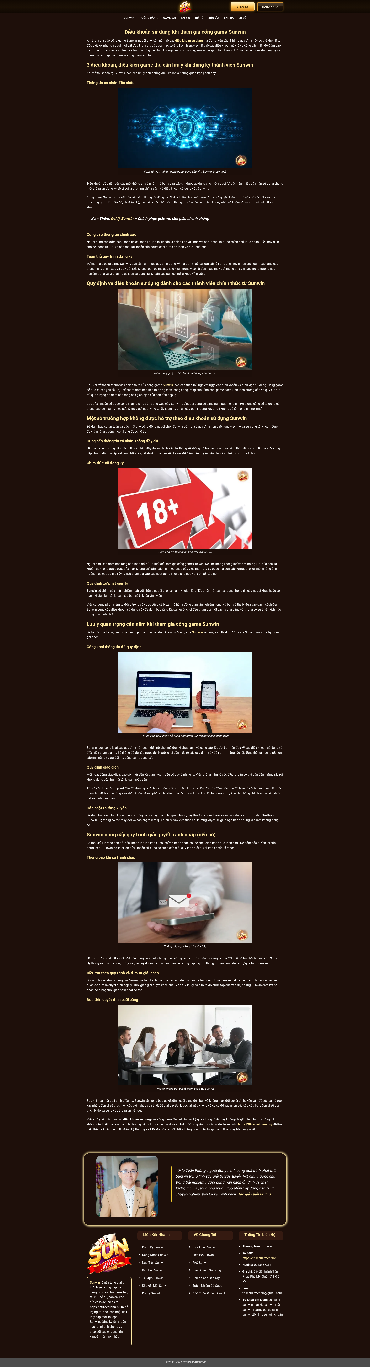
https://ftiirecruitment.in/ (255, 1124)
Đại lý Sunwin (122, 218)
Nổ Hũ (199, 18)
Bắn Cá (229, 18)
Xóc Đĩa (213, 18)
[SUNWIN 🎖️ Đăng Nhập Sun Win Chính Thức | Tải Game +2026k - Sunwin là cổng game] (185, 6)
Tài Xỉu (185, 18)
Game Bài (169, 18)
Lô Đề (242, 18)
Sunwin (129, 18)
